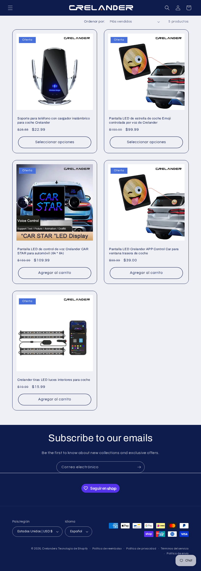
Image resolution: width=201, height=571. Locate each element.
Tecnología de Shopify (73, 548)
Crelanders (49, 548)
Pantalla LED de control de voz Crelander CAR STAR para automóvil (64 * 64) (52, 251)
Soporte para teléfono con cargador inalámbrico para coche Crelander (53, 120)
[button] (10, 7)
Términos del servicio (175, 548)
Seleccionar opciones (54, 142)
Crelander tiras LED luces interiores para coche (53, 380)
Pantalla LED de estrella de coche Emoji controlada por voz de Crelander (140, 120)
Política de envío (178, 553)
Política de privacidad (141, 548)
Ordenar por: (94, 21)
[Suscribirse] (139, 467)
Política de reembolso (107, 548)
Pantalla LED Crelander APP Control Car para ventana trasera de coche (144, 251)
